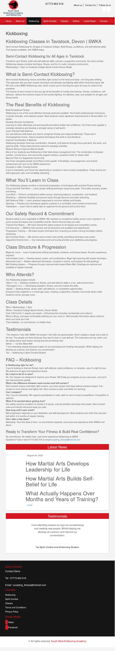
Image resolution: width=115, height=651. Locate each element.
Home (9, 20)
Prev (21, 536)
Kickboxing (34, 20)
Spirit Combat (49, 20)
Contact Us (90, 5)
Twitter (11, 622)
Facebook (13, 627)
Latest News (90, 20)
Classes (64, 20)
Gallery (76, 20)
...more (29, 504)
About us (78, 5)
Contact (103, 20)
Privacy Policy (11, 611)
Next (91, 536)
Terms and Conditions (15, 607)
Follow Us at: (105, 5)
